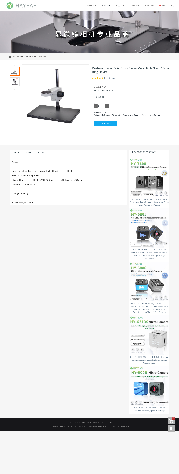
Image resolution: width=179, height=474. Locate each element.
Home (79, 5)
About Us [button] (91, 5)
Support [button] (119, 5)
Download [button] (133, 5)
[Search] (172, 5)
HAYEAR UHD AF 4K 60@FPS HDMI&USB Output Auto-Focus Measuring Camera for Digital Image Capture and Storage (149, 202)
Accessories (41, 57)
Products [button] (105, 5)
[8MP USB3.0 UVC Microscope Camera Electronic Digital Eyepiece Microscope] (149, 386)
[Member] (171, 428)
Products (22, 57)
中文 (163, 5)
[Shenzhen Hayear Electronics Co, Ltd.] (22, 5)
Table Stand (31, 57)
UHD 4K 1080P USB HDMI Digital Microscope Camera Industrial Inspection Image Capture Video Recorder (149, 360)
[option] (89, 32)
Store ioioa (149, 5)
